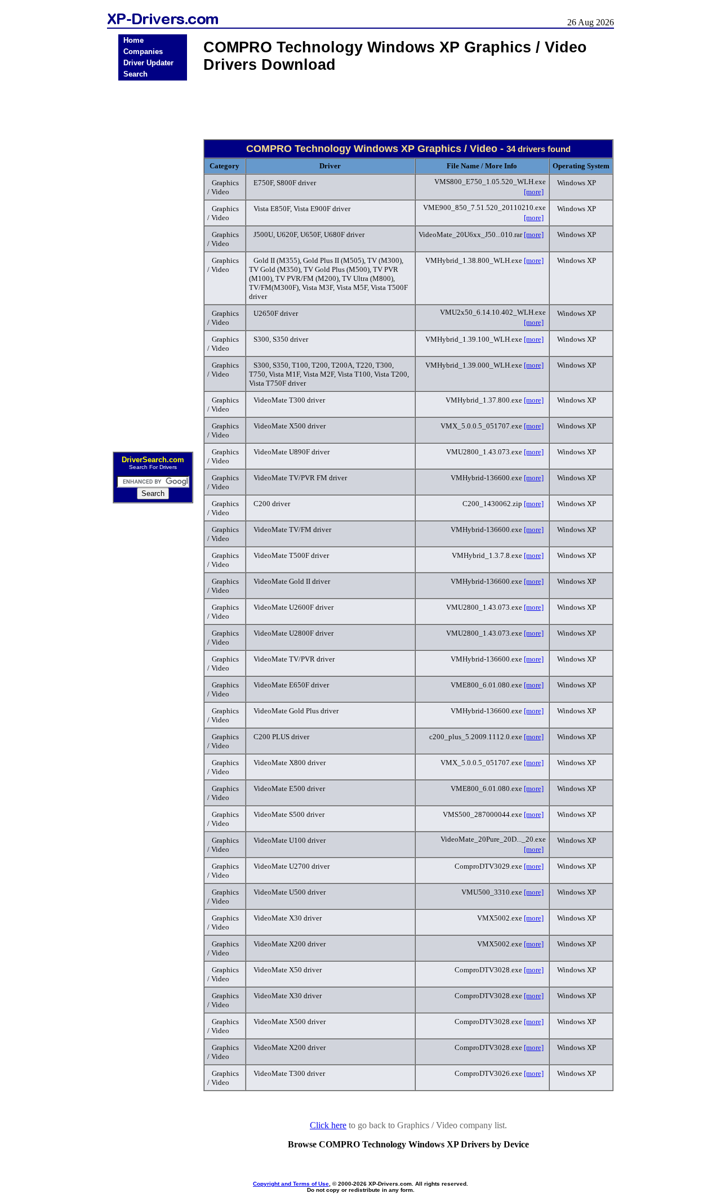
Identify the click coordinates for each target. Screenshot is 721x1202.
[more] (534, 191)
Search (135, 74)
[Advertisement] (153, 262)
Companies (143, 51)
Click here (328, 1125)
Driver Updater (148, 63)
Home (133, 40)
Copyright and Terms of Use (291, 1184)
